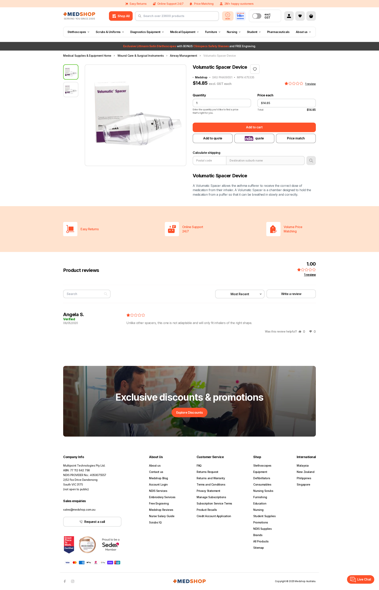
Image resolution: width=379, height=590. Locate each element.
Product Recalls (207, 509)
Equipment (260, 472)
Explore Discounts (189, 412)
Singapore (303, 484)
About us (302, 32)
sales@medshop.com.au (79, 509)
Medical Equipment (182, 32)
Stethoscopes (77, 32)
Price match (296, 138)
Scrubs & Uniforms (108, 32)
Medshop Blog (158, 478)
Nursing (232, 32)
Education (259, 503)
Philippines (304, 478)
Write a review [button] (291, 294)
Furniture (211, 32)
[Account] (289, 16)
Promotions (260, 522)
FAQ (199, 465)
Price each (265, 95)
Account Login (158, 484)
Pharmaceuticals (278, 32)
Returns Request (207, 472)
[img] (135, 315)
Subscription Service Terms (214, 503)
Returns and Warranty (211, 478)
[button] (294, 84)
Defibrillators (261, 478)
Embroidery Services (162, 497)
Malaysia (303, 465)
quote (259, 138)
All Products (261, 541)
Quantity (199, 95)
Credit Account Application (214, 516)
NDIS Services (158, 490)
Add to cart (254, 127)
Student (252, 32)
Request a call (94, 522)
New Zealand (305, 472)
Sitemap (258, 547)
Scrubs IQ (155, 522)
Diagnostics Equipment (145, 32)
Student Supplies (264, 516)
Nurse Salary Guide (161, 516)
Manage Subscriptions (211, 497)
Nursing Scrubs (263, 490)
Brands (257, 535)
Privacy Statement (208, 490)
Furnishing (260, 497)
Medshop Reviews (161, 509)
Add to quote (212, 138)
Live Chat (364, 579)
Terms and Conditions (211, 484)
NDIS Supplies (262, 528)
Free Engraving (159, 503)
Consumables (262, 484)
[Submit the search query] (139, 17)
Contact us (156, 472)
